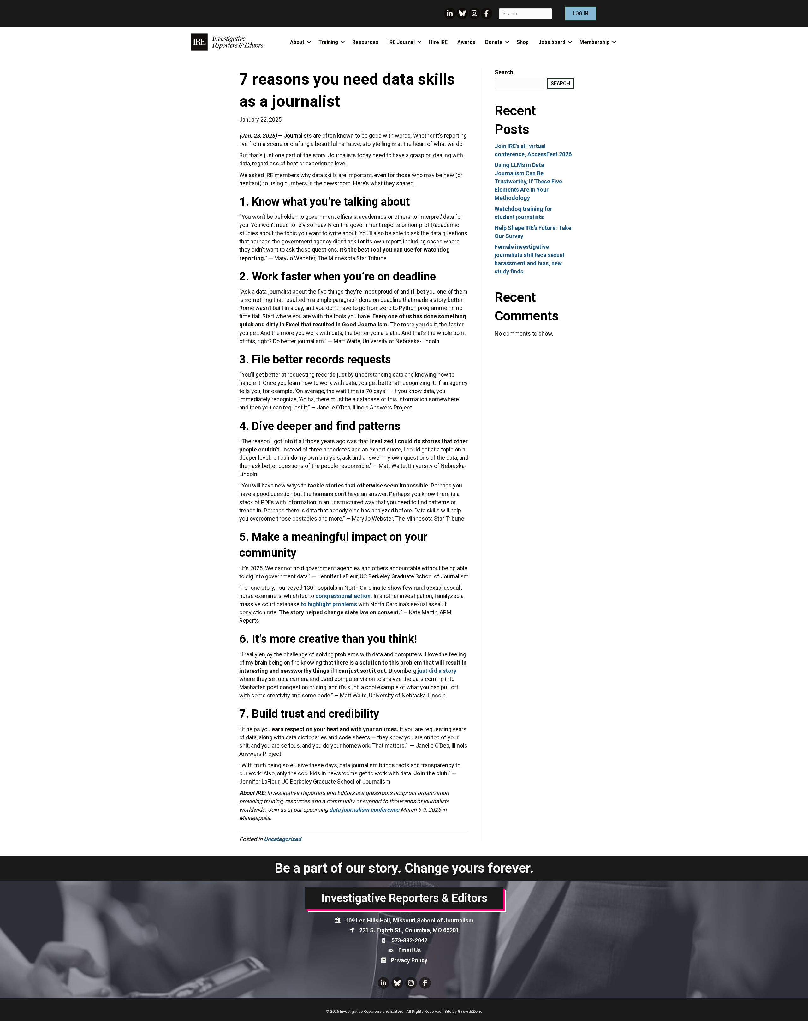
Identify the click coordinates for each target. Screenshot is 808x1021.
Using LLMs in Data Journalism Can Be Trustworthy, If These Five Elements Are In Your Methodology (528, 181)
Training (328, 42)
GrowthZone (470, 1011)
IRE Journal (401, 42)
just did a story (437, 670)
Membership (594, 42)
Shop (523, 42)
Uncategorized (282, 839)
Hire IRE (438, 42)
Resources (365, 42)
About (297, 42)
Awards (466, 42)
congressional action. (343, 596)
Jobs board (551, 42)
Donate (493, 42)
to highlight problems (329, 604)
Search (504, 72)
